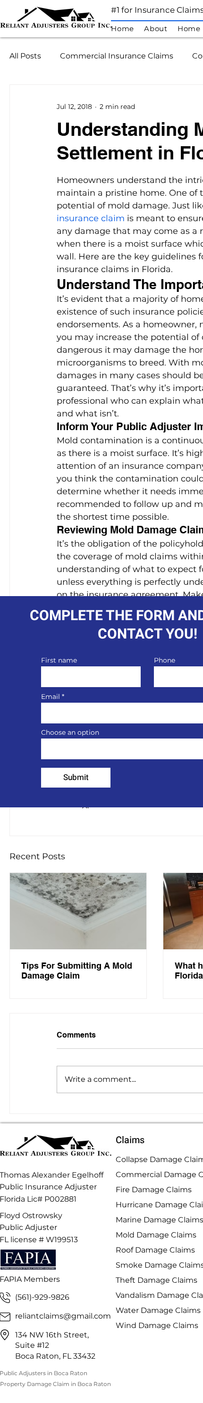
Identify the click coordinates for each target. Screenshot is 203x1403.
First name (59, 660)
